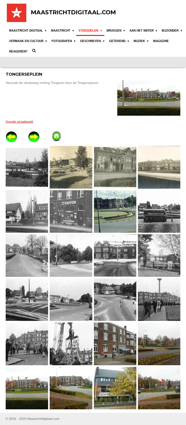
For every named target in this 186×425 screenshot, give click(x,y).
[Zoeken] (34, 50)
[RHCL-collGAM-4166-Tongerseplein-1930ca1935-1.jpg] (71, 167)
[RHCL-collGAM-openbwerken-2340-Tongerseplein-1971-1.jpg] (27, 255)
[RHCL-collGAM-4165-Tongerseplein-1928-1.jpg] (27, 167)
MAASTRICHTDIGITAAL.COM (73, 12)
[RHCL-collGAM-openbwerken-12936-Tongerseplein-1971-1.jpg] (27, 300)
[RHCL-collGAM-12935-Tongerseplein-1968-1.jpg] (27, 211)
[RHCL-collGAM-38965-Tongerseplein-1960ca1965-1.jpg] (115, 211)
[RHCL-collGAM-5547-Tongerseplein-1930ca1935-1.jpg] (115, 167)
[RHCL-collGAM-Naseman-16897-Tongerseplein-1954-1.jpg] (159, 211)
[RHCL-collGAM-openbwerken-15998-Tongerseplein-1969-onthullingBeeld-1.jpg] (159, 300)
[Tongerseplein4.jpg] (71, 388)
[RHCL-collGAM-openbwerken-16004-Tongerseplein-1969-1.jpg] (71, 344)
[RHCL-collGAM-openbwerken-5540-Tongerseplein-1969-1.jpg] (115, 255)
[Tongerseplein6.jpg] (159, 388)
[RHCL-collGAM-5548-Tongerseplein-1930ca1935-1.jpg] (159, 167)
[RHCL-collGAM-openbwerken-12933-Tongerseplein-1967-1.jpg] (159, 255)
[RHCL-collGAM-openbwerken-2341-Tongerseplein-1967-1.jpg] (71, 255)
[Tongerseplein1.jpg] (115, 344)
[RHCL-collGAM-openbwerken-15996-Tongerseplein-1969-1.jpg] (71, 300)
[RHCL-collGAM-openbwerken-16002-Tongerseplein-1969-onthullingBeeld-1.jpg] (27, 344)
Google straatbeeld (19, 121)
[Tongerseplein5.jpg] (115, 388)
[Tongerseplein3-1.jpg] (27, 388)
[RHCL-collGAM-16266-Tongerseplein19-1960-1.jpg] (71, 211)
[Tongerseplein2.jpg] (159, 344)
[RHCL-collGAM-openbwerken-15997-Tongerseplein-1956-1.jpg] (115, 300)
